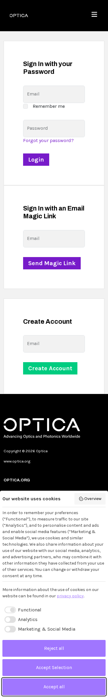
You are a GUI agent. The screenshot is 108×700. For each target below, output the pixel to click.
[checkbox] (21, 610)
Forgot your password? (48, 140)
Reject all (54, 648)
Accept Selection (54, 667)
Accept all (54, 686)
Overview (92, 498)
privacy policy (70, 595)
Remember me (49, 106)
